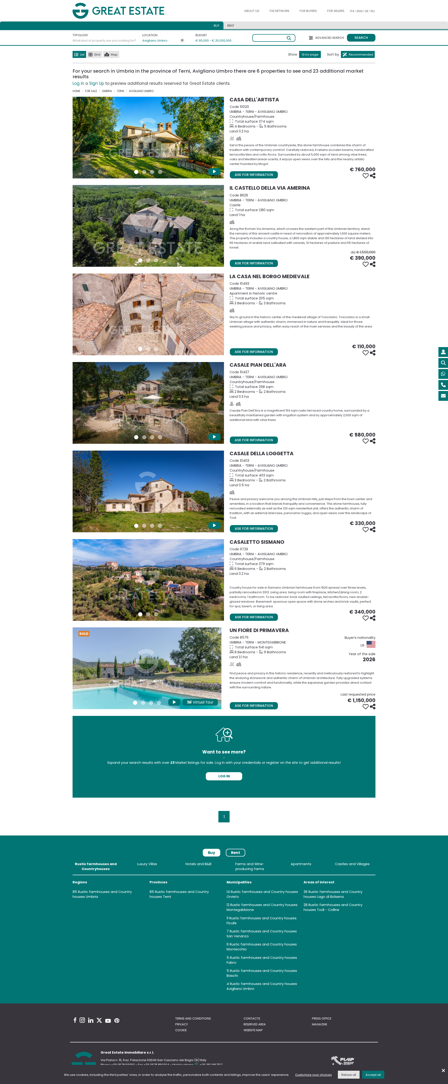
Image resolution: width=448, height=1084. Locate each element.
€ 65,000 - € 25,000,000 (211, 40)
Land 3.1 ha (302, 647)
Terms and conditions (193, 1018)
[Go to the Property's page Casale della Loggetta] (148, 491)
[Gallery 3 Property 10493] (156, 349)
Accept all (373, 1075)
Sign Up (96, 83)
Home (76, 91)
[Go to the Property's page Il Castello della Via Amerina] (148, 226)
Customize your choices (313, 1075)
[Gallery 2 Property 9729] (148, 614)
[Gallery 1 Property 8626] (140, 260)
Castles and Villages (352, 864)
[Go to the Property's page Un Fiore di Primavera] (147, 668)
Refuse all (348, 1075)
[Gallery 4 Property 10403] (160, 525)
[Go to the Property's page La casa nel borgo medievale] (148, 314)
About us (251, 11)
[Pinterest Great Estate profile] (117, 1020)
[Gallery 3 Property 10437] (152, 437)
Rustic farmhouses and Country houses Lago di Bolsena (333, 894)
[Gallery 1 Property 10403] (136, 525)
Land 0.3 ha (302, 384)
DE (366, 11)
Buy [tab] (216, 25)
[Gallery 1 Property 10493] (140, 349)
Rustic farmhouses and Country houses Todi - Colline (333, 907)
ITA (352, 11)
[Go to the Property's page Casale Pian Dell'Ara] (148, 403)
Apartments (301, 864)
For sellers (335, 11)
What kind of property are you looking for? (104, 40)
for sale (91, 91)
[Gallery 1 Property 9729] (140, 614)
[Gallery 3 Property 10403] (152, 525)
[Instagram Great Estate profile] (82, 1020)
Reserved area (255, 1024)
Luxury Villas (147, 864)
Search (361, 37)
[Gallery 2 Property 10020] (144, 171)
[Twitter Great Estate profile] (99, 1020)
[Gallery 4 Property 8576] (159, 702)
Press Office (321, 1018)
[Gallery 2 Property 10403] (144, 525)
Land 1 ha (302, 205)
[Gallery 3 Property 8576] (151, 702)
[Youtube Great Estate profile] (108, 1021)
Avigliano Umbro (155, 40)
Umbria (107, 91)
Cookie (181, 1030)
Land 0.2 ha (302, 119)
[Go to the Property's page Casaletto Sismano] (148, 580)
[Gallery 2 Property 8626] (148, 260)
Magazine (319, 1024)
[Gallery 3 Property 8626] (156, 260)
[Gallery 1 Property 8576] (135, 702)
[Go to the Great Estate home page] (128, 11)
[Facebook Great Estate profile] (75, 1020)
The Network (279, 11)
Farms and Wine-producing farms (249, 866)
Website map (253, 1030)
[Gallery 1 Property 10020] (136, 171)
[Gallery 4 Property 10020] (160, 171)
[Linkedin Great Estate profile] (90, 1020)
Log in (78, 83)
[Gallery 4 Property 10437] (160, 437)
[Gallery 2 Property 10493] (148, 349)
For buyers (308, 11)
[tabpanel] (224, 927)
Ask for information (254, 174)
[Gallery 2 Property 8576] (143, 702)
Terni (120, 91)
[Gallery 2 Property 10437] (144, 437)
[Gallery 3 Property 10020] (152, 171)
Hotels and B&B (198, 864)
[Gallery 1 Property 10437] (136, 437)
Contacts (252, 1018)
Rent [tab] (230, 25)
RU (373, 11)
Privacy (181, 1024)
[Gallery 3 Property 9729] (156, 614)
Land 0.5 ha (302, 472)
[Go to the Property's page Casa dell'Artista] (148, 137)
